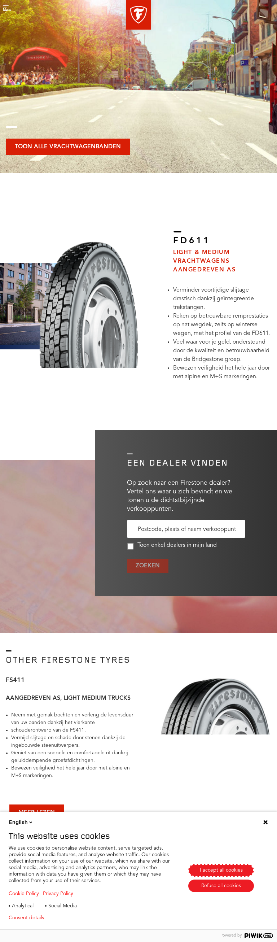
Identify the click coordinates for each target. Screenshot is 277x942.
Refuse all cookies (221, 885)
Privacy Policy (58, 893)
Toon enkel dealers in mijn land (177, 545)
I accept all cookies (221, 870)
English (18, 822)
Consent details (26, 917)
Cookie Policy (24, 893)
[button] (138, 15)
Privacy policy (71, 917)
